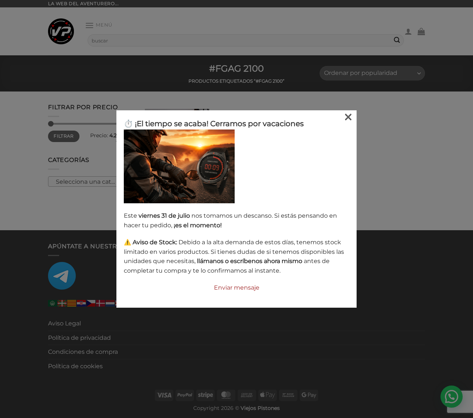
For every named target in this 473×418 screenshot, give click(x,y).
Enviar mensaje (236, 287)
